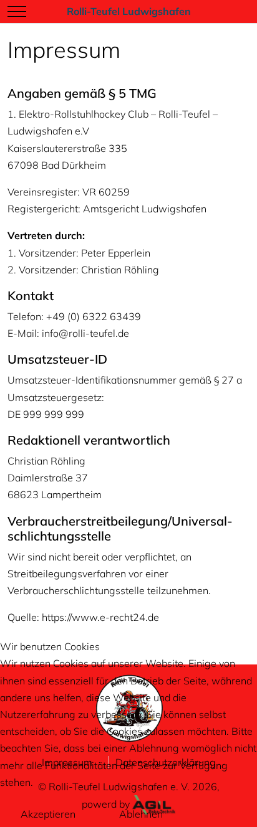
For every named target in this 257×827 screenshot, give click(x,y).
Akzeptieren (48, 814)
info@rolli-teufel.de (85, 333)
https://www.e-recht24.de (100, 617)
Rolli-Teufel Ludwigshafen (129, 11)
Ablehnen (141, 814)
